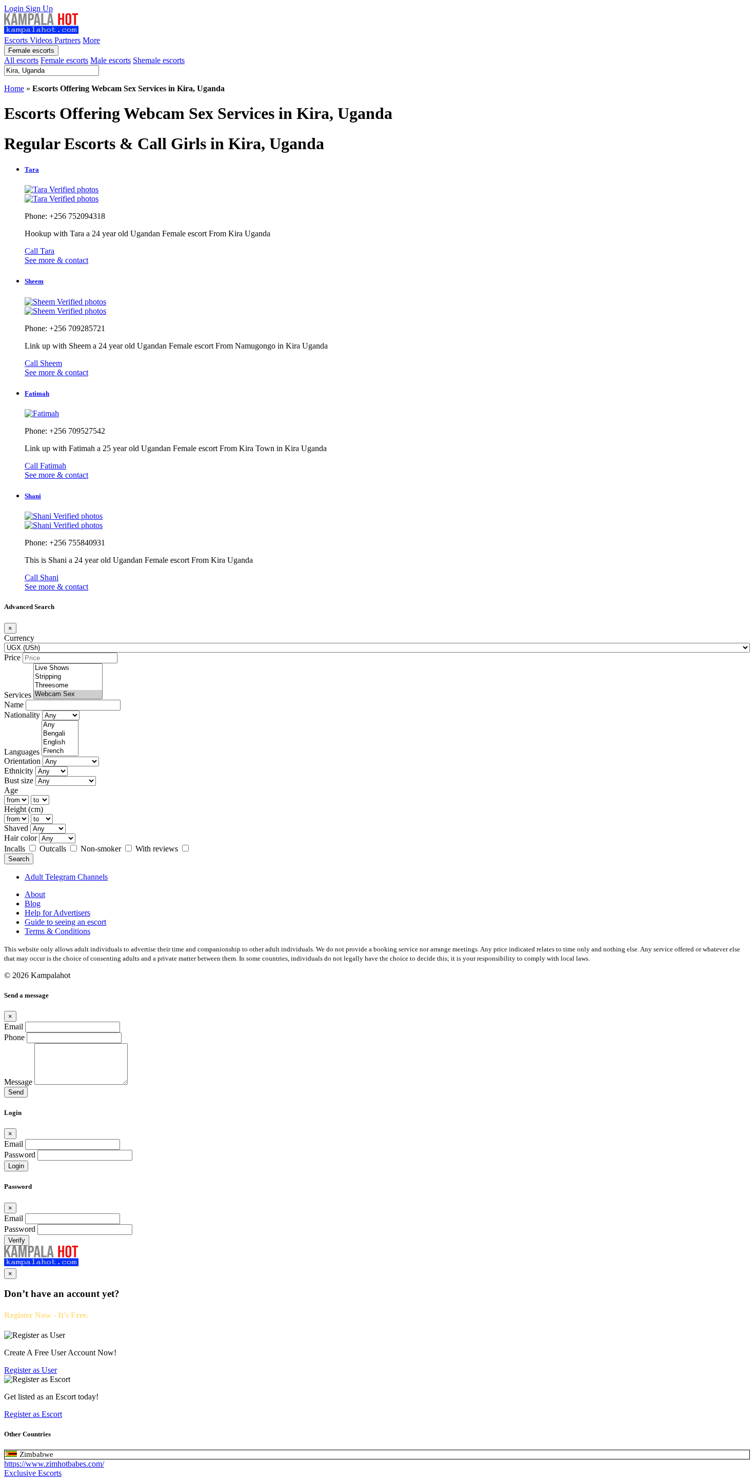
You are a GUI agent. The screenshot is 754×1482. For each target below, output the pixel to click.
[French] (60, 751)
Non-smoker (102, 848)
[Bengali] (60, 733)
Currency (19, 638)
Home (14, 88)
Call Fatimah (45, 465)
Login (15, 8)
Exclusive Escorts (33, 1473)
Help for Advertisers (57, 912)
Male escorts (110, 60)
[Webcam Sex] (68, 694)
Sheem (34, 281)
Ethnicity (18, 770)
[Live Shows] (68, 668)
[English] (60, 742)
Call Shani (41, 577)
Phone (14, 1037)
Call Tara (39, 251)
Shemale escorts (159, 60)
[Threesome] (68, 685)
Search (18, 859)
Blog (33, 903)
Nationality (22, 714)
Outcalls (53, 848)
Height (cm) (23, 809)
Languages (21, 751)
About (35, 894)
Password (19, 1154)
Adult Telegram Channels (66, 876)
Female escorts (31, 50)
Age (11, 790)
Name (14, 704)
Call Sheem (43, 363)
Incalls (15, 848)
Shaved (16, 828)
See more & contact (56, 260)
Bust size (18, 780)
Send (16, 1092)
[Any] (60, 725)
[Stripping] (68, 677)
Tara (32, 169)
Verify (16, 1240)
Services (17, 695)
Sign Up (39, 8)
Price (12, 657)
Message (18, 1082)
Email (13, 1026)
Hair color (20, 838)
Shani (33, 496)
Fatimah (37, 393)
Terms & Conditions (57, 931)
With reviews (157, 848)
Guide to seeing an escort (65, 922)
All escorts (21, 60)
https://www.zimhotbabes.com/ (54, 1463)
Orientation (22, 761)
